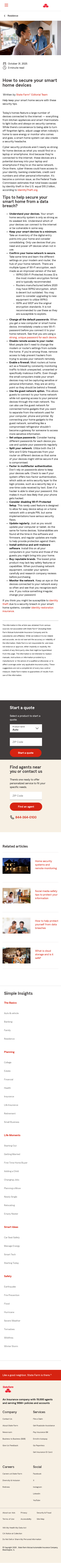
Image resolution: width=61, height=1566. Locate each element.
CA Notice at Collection (12, 1533)
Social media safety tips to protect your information (46, 895)
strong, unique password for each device (32, 337)
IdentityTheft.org (27, 190)
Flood (7, 1304)
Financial (8, 1079)
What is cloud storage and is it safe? (44, 954)
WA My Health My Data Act (14, 1528)
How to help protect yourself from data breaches (46, 924)
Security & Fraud (44, 1513)
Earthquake (10, 1287)
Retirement (10, 1113)
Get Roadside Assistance (44, 1426)
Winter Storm (11, 1346)
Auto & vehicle (11, 1013)
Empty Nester (11, 1214)
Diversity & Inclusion (11, 1480)
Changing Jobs (11, 1180)
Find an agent (26, 806)
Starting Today (11, 1263)
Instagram (37, 1487)
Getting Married (12, 1154)
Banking (8, 1022)
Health (7, 1088)
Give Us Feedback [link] (10, 1445)
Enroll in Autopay (40, 1439)
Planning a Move (12, 1188)
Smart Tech (10, 1254)
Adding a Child (11, 1171)
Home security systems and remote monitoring (46, 865)
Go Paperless (39, 1445)
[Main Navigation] (6, 5)
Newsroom (7, 1432)
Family (7, 1030)
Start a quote (25, 753)
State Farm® (32, 94)
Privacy (24, 1513)
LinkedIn (36, 1494)
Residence (9, 1039)
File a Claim (38, 1419)
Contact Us (7, 1419)
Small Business (11, 1122)
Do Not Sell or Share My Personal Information (22, 1539)
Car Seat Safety (12, 1237)
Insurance (9, 1096)
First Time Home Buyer (15, 1163)
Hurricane (9, 1312)
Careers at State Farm (12, 1474)
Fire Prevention (11, 1295)
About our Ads (9, 1513)
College (7, 1062)
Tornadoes (9, 1329)
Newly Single (10, 1197)
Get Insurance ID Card (42, 1452)
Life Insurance (11, 1105)
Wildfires (8, 1338)
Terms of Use (8, 1519)
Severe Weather (12, 1321)
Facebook (37, 1474)
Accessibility (26, 1519)
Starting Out (10, 1146)
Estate (7, 1071)
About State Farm (10, 1426)
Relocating (9, 1205)
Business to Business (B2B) (14, 1439)
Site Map (40, 1519)
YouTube (36, 1500)
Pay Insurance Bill (40, 1432)
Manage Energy (12, 1246)
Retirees (6, 1487)
